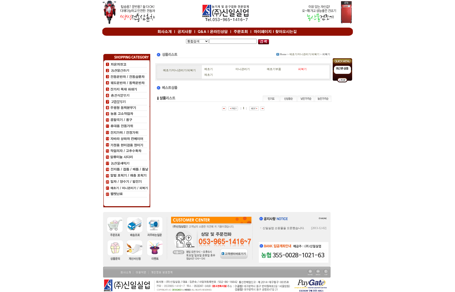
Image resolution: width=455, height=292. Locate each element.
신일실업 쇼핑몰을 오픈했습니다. (284, 228)
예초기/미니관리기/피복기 (304, 54)
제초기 (208, 74)
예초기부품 (274, 69)
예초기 (208, 69)
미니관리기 (243, 69)
